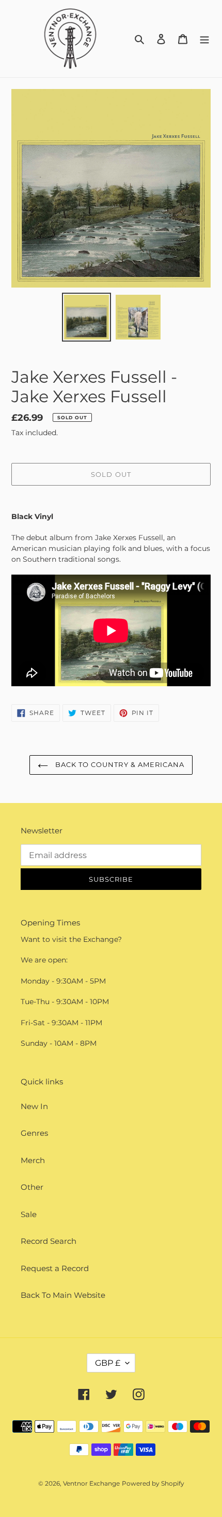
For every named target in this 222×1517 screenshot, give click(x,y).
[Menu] (204, 39)
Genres (34, 1133)
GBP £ (107, 1363)
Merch (33, 1160)
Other (32, 1187)
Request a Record (55, 1268)
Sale (29, 1214)
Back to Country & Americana (118, 764)
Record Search (48, 1241)
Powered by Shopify (153, 1483)
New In (34, 1106)
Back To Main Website (63, 1295)
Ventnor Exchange (91, 1483)
